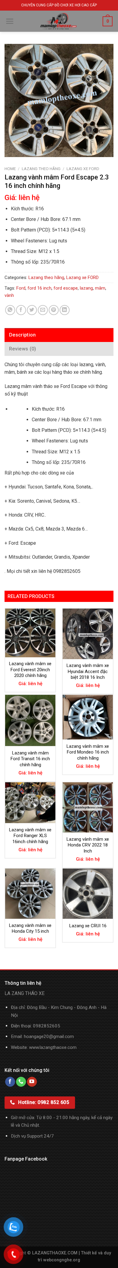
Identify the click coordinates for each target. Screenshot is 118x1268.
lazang (86, 288)
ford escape (66, 288)
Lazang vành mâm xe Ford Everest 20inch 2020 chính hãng (30, 669)
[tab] (59, 335)
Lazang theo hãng (41, 168)
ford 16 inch (39, 288)
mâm (100, 288)
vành (9, 295)
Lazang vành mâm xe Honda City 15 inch (30, 928)
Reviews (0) (22, 349)
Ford (20, 288)
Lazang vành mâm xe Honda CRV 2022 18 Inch (88, 845)
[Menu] (10, 21)
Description (22, 335)
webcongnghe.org (61, 1260)
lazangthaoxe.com (58, 1047)
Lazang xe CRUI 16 (88, 925)
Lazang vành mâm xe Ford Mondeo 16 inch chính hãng (88, 752)
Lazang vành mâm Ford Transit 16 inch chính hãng (30, 758)
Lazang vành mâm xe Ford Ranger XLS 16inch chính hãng (30, 835)
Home (10, 168)
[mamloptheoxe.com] (58, 21)
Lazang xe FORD (83, 168)
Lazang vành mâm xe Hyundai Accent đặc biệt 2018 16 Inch (88, 671)
